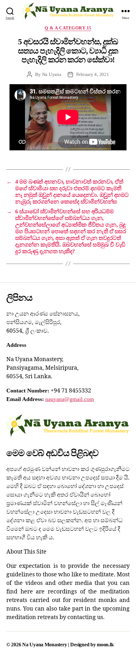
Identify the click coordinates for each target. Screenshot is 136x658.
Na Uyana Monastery (45, 644)
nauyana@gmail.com (69, 399)
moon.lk (105, 644)
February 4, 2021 (92, 74)
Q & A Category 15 (68, 28)
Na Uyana (51, 74)
